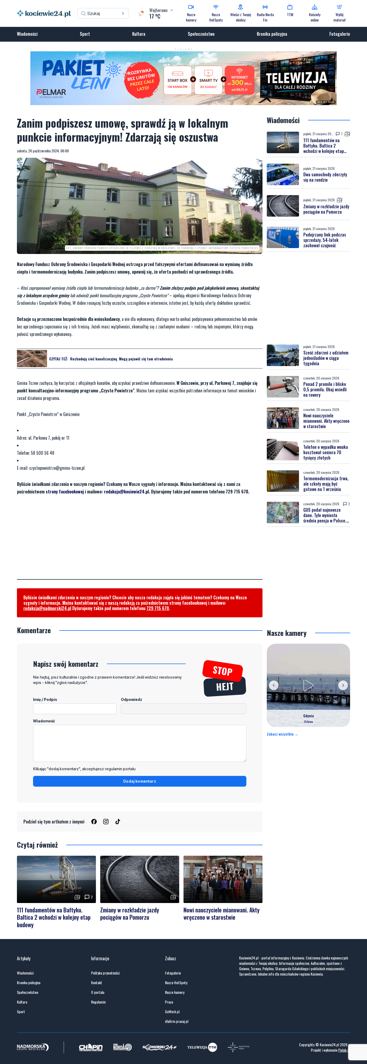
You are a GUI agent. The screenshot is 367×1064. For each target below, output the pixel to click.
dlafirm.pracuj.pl (176, 1021)
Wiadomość (44, 721)
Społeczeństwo (201, 34)
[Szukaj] (123, 13)
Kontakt (96, 982)
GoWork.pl (172, 1011)
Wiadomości (27, 34)
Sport (85, 34)
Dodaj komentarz (139, 781)
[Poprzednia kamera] (274, 685)
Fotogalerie (339, 34)
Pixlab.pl (344, 1050)
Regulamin (98, 1002)
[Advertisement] (139, 541)
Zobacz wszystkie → (282, 734)
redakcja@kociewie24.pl (126, 491)
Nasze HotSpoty (176, 982)
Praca (169, 1002)
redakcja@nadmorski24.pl (47, 608)
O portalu (97, 992)
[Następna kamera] (343, 685)
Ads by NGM (325, 102)
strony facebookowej (65, 491)
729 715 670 (157, 608)
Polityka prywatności (105, 973)
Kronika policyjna (272, 34)
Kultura (138, 34)
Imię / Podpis (45, 699)
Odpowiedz (131, 699)
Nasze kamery (174, 992)
